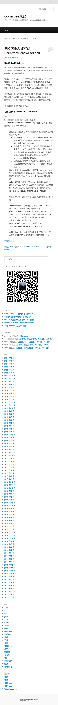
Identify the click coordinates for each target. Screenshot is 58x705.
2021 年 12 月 (10, 375)
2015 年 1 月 (9, 529)
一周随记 (8, 634)
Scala (6, 625)
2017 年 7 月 (9, 464)
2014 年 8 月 (9, 541)
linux (6, 622)
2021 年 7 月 (9, 381)
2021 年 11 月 (10, 378)
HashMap (24, 335)
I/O (5, 613)
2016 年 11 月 (10, 485)
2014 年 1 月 (9, 562)
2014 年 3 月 (9, 556)
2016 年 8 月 (9, 491)
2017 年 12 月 (10, 452)
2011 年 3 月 (9, 597)
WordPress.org (10, 689)
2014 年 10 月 (10, 538)
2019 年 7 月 (9, 417)
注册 (6, 677)
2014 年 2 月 (9, 559)
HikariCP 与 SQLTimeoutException (19, 322)
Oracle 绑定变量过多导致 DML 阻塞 (19, 319)
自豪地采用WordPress (29, 699)
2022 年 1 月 (9, 372)
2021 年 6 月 (9, 384)
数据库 (7, 652)
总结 (6, 649)
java (6, 616)
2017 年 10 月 (10, 455)
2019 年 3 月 (9, 429)
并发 (11, 246)
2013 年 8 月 (9, 576)
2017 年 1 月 (9, 479)
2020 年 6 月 (9, 393)
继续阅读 (9, 241)
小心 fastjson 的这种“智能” (15, 325)
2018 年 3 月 (9, 443)
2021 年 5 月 (9, 387)
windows (8, 631)
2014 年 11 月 (10, 535)
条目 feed (8, 683)
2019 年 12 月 (10, 402)
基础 (6, 637)
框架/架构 (8, 661)
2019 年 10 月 (10, 408)
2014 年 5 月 (9, 550)
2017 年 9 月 (9, 458)
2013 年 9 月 (9, 573)
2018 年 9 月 (9, 437)
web (6, 628)
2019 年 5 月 (9, 423)
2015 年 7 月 (9, 514)
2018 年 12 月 (10, 434)
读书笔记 (8, 666)
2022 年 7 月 (9, 369)
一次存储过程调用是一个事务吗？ (18, 316)
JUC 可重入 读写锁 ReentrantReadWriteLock (22, 50)
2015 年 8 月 (9, 511)
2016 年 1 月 (9, 499)
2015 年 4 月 (9, 523)
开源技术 (8, 646)
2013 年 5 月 (9, 585)
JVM (6, 619)
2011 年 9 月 (9, 594)
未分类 (7, 655)
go (5, 610)
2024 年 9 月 (9, 358)
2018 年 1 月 (9, 449)
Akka (6, 607)
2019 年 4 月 (9, 426)
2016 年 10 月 (10, 488)
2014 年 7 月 (9, 544)
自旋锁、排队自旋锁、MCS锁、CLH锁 (35, 338)
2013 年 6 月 (9, 582)
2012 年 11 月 (10, 591)
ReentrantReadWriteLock (34, 246)
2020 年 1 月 (9, 399)
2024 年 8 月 (9, 360)
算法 (6, 663)
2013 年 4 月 (9, 588)
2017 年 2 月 (9, 476)
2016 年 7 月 (9, 494)
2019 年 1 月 (9, 431)
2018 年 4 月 (9, 440)
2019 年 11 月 (10, 405)
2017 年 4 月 (9, 470)
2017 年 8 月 (9, 461)
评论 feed (8, 686)
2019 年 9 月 (9, 411)
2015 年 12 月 (10, 502)
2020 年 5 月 (9, 396)
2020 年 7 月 (9, 390)
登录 (6, 680)
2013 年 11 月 (10, 567)
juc (21, 246)
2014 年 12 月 (10, 532)
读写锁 (48, 246)
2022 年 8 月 (9, 366)
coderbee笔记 (15, 16)
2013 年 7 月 (9, 579)
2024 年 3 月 (9, 363)
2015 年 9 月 (9, 508)
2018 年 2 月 (9, 446)
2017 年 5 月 (9, 467)
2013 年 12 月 (10, 565)
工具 (6, 640)
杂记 (6, 658)
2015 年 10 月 (10, 505)
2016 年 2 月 (9, 497)
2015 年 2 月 (9, 526)
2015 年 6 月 (9, 517)
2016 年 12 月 (10, 482)
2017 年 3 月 (9, 473)
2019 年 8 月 (9, 414)
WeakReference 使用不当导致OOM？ (19, 313)
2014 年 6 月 (9, 547)
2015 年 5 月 (9, 520)
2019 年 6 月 (9, 420)
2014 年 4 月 (9, 553)
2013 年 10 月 (10, 570)
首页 (6, 30)
